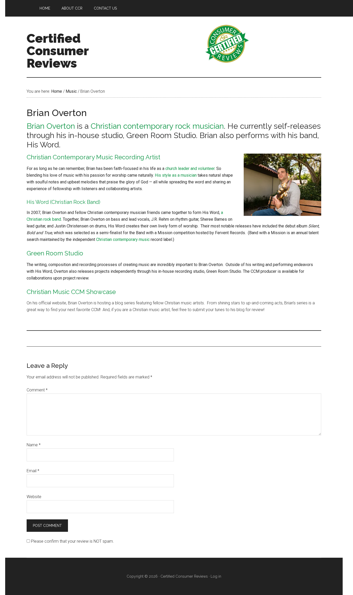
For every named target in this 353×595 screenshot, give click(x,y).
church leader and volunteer (189, 168)
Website (34, 496)
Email (33, 470)
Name (34, 444)
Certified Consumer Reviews (58, 50)
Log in (216, 576)
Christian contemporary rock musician (157, 126)
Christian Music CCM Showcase (71, 292)
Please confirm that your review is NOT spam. (72, 541)
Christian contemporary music (123, 239)
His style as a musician (176, 175)
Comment (37, 390)
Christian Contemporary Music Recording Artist (93, 157)
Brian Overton (51, 126)
